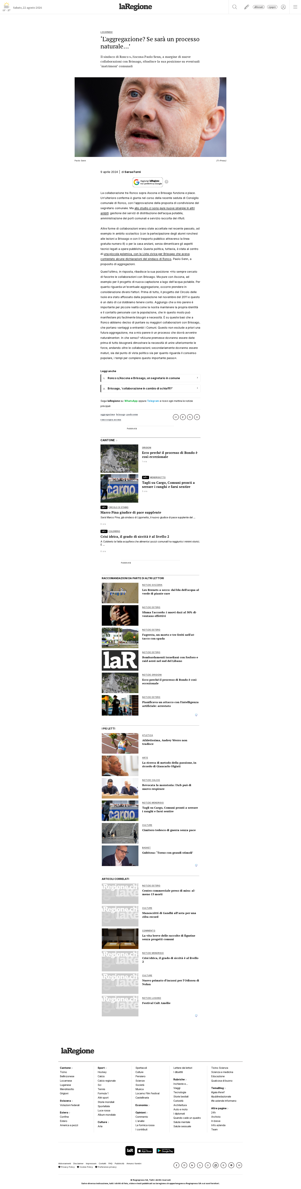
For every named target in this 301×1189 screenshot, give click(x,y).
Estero (64, 1112)
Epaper (272, 6)
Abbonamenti (64, 1163)
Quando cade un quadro (187, 1117)
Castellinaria (142, 1097)
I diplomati (179, 1113)
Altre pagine (219, 1108)
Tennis (101, 1089)
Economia (141, 1105)
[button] (176, 1165)
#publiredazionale (221, 1096)
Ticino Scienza (219, 1067)
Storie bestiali (180, 1096)
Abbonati (258, 6)
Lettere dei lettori (182, 1067)
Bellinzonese (67, 1076)
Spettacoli (141, 1067)
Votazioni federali (69, 1105)
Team (214, 1129)
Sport (101, 1067)
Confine (64, 1116)
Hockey (102, 1072)
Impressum (91, 1163)
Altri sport (103, 1097)
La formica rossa (144, 1125)
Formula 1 (103, 1093)
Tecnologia (179, 1092)
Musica (139, 1089)
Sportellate (104, 1106)
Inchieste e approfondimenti (182, 1084)
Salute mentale (181, 1122)
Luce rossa (104, 1110)
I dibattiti (178, 1072)
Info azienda (218, 1125)
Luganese (65, 1084)
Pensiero (140, 1076)
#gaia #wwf (218, 1092)
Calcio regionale (107, 1080)
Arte (100, 1126)
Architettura (180, 1105)
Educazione (218, 1076)
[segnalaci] (247, 7)
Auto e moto (180, 1109)
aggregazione (107, 414)
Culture (103, 1122)
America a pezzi (69, 1125)
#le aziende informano (223, 1100)
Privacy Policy (67, 1167)
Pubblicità (119, 1163)
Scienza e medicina (222, 1072)
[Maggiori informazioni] (166, 182)
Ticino (63, 1072)
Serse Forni (132, 172)
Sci (99, 1084)
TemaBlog (217, 1088)
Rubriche (179, 1079)
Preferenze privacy (106, 1167)
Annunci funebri (134, 1163)
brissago (120, 414)
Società (139, 1084)
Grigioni (64, 1093)
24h (213, 1112)
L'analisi (139, 1121)
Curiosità (178, 1100)
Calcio (101, 1076)
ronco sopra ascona (110, 419)
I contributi (141, 1129)
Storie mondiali (106, 1102)
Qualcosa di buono (221, 1080)
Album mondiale (107, 1114)
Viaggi (176, 1088)
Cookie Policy (86, 1167)
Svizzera (65, 1100)
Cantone (65, 1067)
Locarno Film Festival (147, 1093)
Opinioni (140, 1112)
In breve (215, 1121)
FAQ (110, 1163)
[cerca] (235, 7)
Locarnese (66, 1080)
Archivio (216, 1116)
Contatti (102, 1163)
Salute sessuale (182, 1126)
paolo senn (132, 414)
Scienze (140, 1080)
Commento (141, 1116)
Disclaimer (78, 1163)
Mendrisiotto (67, 1089)
